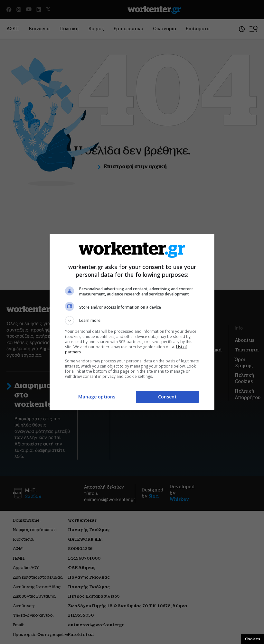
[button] (132, 320)
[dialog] (132, 322)
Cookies (252, 639)
